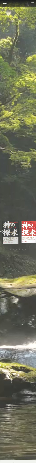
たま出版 (4, 3)
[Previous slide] (1, 231)
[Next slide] (34, 231)
